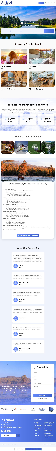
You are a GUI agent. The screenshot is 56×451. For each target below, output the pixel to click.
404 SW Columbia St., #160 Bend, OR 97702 (12, 427)
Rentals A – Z (47, 437)
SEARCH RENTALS (49, 31)
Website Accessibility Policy (37, 432)
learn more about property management (28, 235)
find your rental (33, 449)
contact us (20, 449)
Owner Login (37, 435)
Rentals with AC (48, 423)
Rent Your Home (38, 425)
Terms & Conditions (46, 444)
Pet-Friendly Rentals (49, 422)
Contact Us (37, 427)
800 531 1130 (6, 424)
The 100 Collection (48, 435)
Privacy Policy (37, 428)
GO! (18, 435)
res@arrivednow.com (7, 426)
